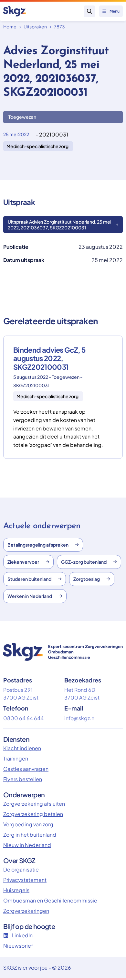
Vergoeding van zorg (28, 824)
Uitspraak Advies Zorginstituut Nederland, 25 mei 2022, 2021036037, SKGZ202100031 (59, 224)
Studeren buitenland (29, 579)
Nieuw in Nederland (27, 845)
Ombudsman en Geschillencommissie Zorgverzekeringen (50, 905)
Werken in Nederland (29, 596)
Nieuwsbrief (18, 945)
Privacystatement (25, 879)
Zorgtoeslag (86, 579)
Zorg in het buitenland (29, 834)
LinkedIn (22, 935)
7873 (59, 26)
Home (9, 26)
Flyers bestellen (22, 779)
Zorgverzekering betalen (33, 814)
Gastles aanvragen (25, 768)
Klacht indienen (22, 748)
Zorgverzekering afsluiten (34, 803)
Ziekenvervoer (23, 562)
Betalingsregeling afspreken (37, 545)
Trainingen (15, 758)
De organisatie (21, 869)
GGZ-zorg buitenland (84, 562)
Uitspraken (35, 26)
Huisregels (16, 890)
